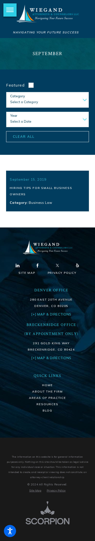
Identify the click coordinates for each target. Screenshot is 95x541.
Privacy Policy (62, 273)
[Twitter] (57, 265)
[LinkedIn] (17, 265)
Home (47, 385)
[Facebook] (37, 265)
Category (17, 96)
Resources (47, 404)
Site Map (27, 273)
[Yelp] (77, 265)
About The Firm (47, 391)
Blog (47, 410)
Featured (15, 85)
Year (13, 116)
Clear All (24, 136)
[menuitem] (47, 385)
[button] (10, 531)
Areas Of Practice (47, 398)
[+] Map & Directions (51, 358)
